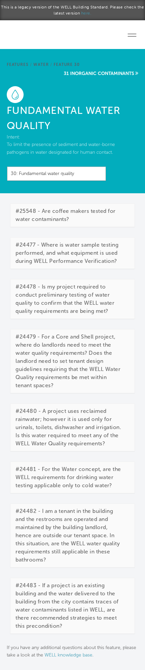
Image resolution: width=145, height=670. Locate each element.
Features (17, 64)
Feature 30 (66, 64)
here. (86, 13)
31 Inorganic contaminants (99, 73)
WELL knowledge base (68, 655)
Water (41, 64)
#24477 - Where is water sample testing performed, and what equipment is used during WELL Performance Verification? (67, 253)
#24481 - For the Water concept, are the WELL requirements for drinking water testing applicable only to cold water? (68, 477)
